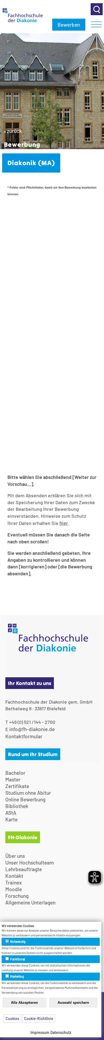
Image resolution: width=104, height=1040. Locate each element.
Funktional (17, 959)
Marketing (17, 976)
